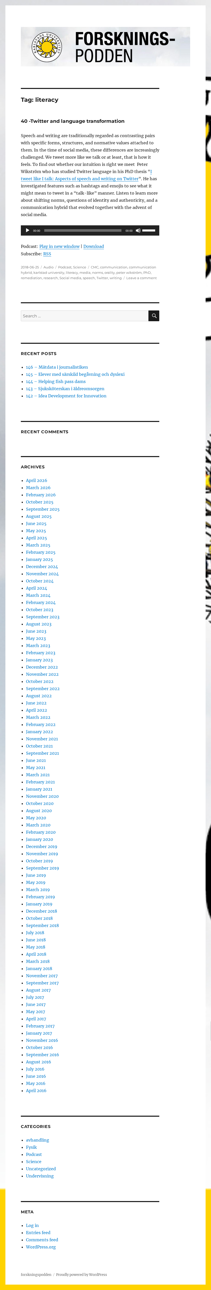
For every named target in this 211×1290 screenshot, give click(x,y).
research (50, 278)
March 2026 (38, 487)
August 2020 (39, 810)
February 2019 (40, 896)
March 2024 (38, 595)
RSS (47, 253)
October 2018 (39, 918)
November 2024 (42, 573)
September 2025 (43, 509)
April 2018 (36, 954)
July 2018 (35, 932)
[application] (90, 230)
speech (89, 278)
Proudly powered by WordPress (81, 1275)
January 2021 (39, 789)
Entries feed (38, 1232)
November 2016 (42, 1040)
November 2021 (42, 738)
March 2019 (38, 889)
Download (93, 246)
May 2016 (36, 1083)
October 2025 (40, 502)
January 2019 (39, 903)
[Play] (27, 230)
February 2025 (41, 552)
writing (116, 278)
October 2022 (40, 681)
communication (113, 267)
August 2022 (39, 695)
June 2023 (36, 631)
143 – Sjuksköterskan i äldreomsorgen (65, 388)
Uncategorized (41, 1168)
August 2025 (39, 516)
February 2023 (40, 652)
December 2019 (41, 846)
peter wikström (129, 272)
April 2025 (36, 537)
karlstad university (48, 272)
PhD (147, 272)
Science (79, 267)
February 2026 (41, 494)
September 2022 (43, 688)
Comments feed (42, 1239)
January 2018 (39, 968)
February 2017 (40, 1026)
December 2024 (42, 566)
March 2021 (38, 774)
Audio (48, 267)
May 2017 (35, 1011)
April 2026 (36, 480)
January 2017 (39, 1033)
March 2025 (38, 545)
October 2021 (39, 746)
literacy (72, 272)
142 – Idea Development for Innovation (66, 395)
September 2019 (42, 868)
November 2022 (42, 674)
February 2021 (40, 781)
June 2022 (36, 703)
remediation (31, 278)
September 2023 (42, 616)
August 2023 (38, 624)
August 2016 (38, 1061)
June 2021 (36, 760)
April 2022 (36, 710)
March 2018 (38, 961)
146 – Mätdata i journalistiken (57, 367)
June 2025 (36, 523)
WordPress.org (41, 1246)
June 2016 (36, 1076)
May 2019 (36, 882)
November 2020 (42, 796)
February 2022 (41, 724)
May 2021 (35, 767)
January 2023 (39, 659)
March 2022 (38, 717)
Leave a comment (141, 278)
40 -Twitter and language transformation (73, 121)
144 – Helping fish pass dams (56, 381)
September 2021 (42, 753)
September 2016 (42, 1054)
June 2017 (36, 1004)
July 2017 (35, 997)
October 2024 (40, 580)
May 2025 (36, 530)
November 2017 (42, 975)
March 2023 (38, 645)
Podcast (65, 267)
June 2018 (36, 939)
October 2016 (39, 1047)
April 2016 (36, 1090)
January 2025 (39, 559)
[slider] (149, 230)
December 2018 (41, 911)
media (85, 272)
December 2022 (42, 667)
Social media (70, 278)
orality (109, 272)
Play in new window (59, 246)
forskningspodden (36, 1275)
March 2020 (38, 825)
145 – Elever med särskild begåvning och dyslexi (75, 374)
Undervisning (40, 1175)
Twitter (102, 278)
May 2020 (36, 817)
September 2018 (42, 925)
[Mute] (138, 230)
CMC (95, 267)
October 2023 (39, 609)
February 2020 (41, 832)
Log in (32, 1225)
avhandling (37, 1140)
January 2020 (39, 839)
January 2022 (39, 731)
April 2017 (36, 1018)
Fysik (31, 1147)
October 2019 (39, 860)
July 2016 (35, 1069)
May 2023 (36, 638)
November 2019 (42, 853)
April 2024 (36, 588)
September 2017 (42, 982)
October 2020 (40, 803)
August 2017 (38, 990)
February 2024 (41, 602)
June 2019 (36, 875)
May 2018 (35, 947)
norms (97, 272)
